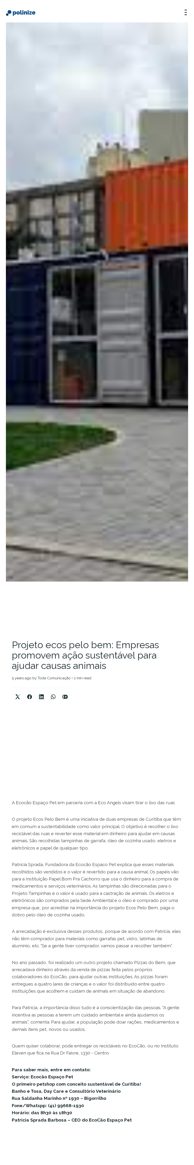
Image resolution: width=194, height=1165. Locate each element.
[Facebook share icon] (29, 693)
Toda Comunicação (54, 678)
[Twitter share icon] (18, 693)
